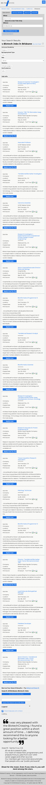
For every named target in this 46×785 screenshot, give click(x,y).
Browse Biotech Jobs (18, 9)
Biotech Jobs (5, 9)
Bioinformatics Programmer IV (28, 524)
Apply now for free (10, 136)
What (5, 15)
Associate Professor (24, 142)
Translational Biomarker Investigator (30, 174)
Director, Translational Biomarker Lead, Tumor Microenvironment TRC (29, 561)
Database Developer (24, 623)
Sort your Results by (8, 47)
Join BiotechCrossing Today (16, 694)
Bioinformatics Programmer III (28, 298)
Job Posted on (6, 68)
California (29, 9)
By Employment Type (8, 52)
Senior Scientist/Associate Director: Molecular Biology (29, 268)
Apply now (9, 105)
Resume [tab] (34, 12)
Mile (3, 57)
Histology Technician (25, 490)
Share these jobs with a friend (13, 711)
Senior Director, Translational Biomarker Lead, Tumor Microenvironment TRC (27, 658)
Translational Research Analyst (28, 333)
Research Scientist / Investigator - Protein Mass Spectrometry (29, 82)
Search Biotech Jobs (11, 31)
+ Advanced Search (7, 34)
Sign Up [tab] (27, 12)
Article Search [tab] (17, 12)
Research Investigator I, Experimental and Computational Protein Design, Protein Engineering (28, 236)
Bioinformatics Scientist (25, 365)
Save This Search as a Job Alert (13, 702)
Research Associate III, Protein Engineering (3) (28, 428)
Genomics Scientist (24, 203)
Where (5, 23)
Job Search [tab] (6, 12)
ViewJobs (4, 63)
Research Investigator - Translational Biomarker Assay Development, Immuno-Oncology (29, 397)
